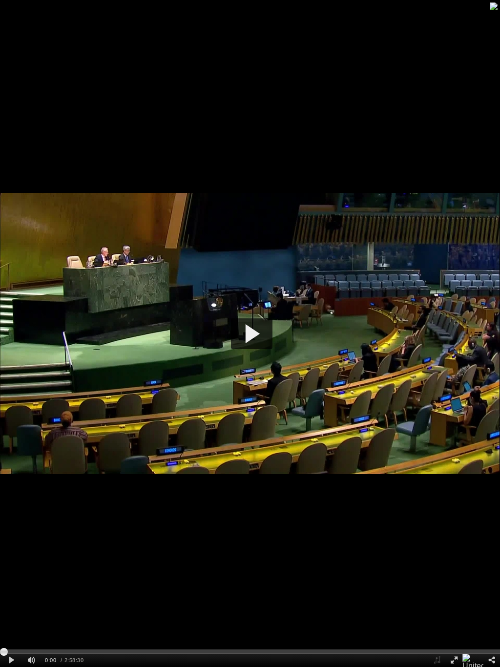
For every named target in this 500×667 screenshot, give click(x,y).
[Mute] (31, 660)
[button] (251, 333)
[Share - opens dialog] (491, 660)
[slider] (250, 651)
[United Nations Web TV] (472, 660)
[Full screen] (453, 660)
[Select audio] (437, 660)
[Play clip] (11, 660)
